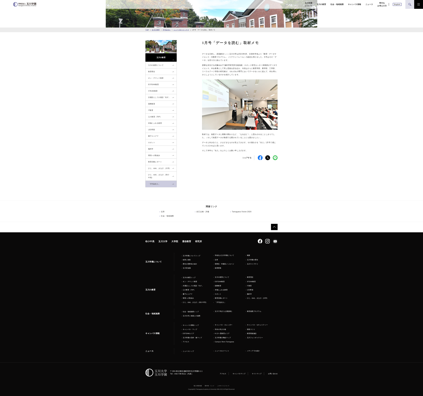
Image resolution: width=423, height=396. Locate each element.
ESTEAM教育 (220, 281)
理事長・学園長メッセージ (224, 264)
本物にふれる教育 (221, 290)
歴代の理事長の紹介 (190, 264)
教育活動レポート (221, 298)
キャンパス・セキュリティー (257, 325)
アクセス (186, 342)
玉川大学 (162, 241)
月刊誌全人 (167, 30)
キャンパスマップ (239, 374)
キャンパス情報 (354, 4)
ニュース (369, 4)
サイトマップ (257, 374)
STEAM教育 (251, 281)
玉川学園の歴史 (252, 260)
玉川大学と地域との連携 (191, 316)
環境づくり (251, 329)
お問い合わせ (273, 374)
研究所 (198, 241)
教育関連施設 (252, 333)
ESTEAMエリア (188, 333)
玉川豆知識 (187, 268)
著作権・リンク (209, 386)
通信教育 (186, 241)
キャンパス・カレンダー (223, 325)
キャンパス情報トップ (191, 325)
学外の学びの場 (220, 329)
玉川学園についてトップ (191, 256)
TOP (147, 30)
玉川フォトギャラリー (255, 338)
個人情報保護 (198, 386)
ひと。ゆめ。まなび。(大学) (257, 298)
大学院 (174, 241)
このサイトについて (223, 386)
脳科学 (249, 294)
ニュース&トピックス (181, 30)
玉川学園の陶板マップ (223, 338)
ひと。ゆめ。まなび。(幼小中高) (194, 302)
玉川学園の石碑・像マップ (192, 338)
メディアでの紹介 (253, 351)
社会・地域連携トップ (191, 312)
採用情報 (218, 268)
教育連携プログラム (254, 311)
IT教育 (249, 286)
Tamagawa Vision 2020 (241, 212)
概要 (248, 255)
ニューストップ (188, 351)
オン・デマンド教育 (190, 281)
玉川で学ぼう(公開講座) (223, 311)
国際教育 (218, 286)
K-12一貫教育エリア (222, 333)
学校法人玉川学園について (224, 255)
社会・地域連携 (337, 4)
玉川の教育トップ (189, 277)
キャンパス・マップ (190, 329)
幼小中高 (149, 241)
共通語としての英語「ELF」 (193, 286)
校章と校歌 (187, 260)
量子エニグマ (187, 294)
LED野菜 (250, 290)
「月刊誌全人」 (220, 302)
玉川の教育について (222, 277)
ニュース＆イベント (222, 351)
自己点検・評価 (202, 212)
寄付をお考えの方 (382, 4)
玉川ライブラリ (252, 264)
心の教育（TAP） (189, 290)
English (397, 4)
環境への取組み (188, 298)
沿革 (163, 212)
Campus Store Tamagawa (224, 342)
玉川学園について (308, 4)
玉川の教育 (321, 4)
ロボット (218, 294)
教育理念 (250, 277)
